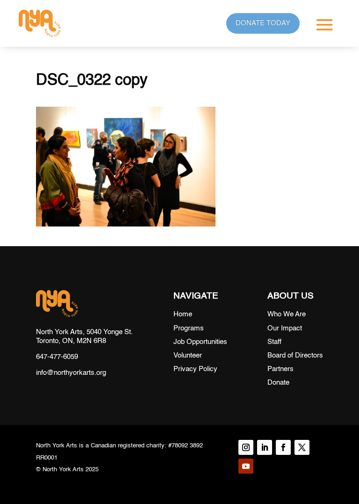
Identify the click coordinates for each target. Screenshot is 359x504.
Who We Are (286, 314)
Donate (278, 382)
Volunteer (187, 355)
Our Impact (284, 328)
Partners (280, 369)
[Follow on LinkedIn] (264, 447)
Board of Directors (295, 355)
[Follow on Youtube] (245, 466)
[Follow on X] (301, 447)
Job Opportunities (200, 341)
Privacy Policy (195, 369)
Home (182, 314)
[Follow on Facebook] (283, 447)
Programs (188, 328)
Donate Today (263, 23)
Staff (274, 341)
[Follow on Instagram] (245, 447)
